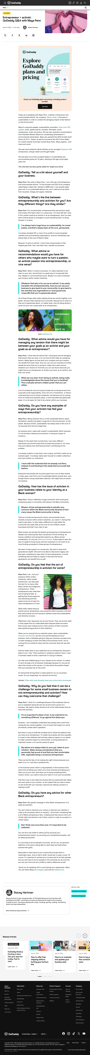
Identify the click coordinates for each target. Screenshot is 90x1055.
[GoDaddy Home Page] (11, 1034)
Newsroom (7, 1009)
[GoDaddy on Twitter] (78, 1034)
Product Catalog (40, 1020)
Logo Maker (79, 1013)
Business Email (79, 1000)
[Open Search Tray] (70, 3)
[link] (12, 35)
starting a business (45, 539)
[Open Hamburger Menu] (4, 3)
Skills (58, 948)
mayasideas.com (47, 334)
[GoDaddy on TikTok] (73, 1034)
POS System (79, 1016)
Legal (5, 1005)
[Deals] (73, 3)
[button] (40, 976)
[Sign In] (81, 3)
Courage (7, 13)
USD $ (43, 1034)
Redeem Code (39, 1017)
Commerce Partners (54, 997)
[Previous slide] (78, 936)
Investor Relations (9, 1002)
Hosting (78, 1007)
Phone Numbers (80, 1023)
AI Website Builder (80, 997)
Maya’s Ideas (52, 117)
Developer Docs (40, 989)
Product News (13, 944)
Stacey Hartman (33, 27)
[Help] (77, 3)
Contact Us (19, 1002)
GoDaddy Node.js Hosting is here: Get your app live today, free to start (15, 957)
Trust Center (7, 1012)
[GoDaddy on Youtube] (84, 1034)
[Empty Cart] (84, 3)
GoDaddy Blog (20, 998)
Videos (18, 992)
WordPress (78, 1004)
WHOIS (38, 1014)
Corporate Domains (41, 997)
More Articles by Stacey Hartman (16, 910)
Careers (6, 994)
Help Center (20, 989)
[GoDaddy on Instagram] (68, 1034)
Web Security (79, 1010)
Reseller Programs (54, 994)
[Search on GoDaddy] (85, 7)
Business (35, 948)
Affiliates (51, 1000)
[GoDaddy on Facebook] (63, 1034)
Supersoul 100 (66, 149)
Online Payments (80, 1019)
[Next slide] (85, 936)
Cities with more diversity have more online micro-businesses (48, 680)
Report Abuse (20, 1005)
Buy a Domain (79, 989)
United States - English (29, 1034)
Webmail (38, 1011)
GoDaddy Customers (79, 891)
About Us (6, 991)
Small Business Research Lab (24, 995)
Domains (82, 948)
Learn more (11, 966)
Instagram (40, 870)
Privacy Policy (75, 1042)
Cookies (83, 1042)
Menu (4, 7)
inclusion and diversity (26, 636)
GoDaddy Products (78, 896)
